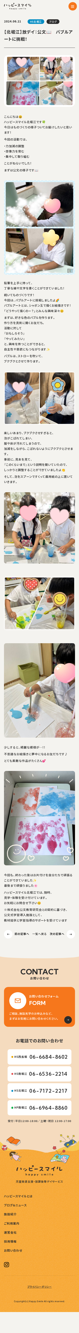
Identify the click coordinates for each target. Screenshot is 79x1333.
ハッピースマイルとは (18, 1196)
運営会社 (10, 1232)
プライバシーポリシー (39, 1286)
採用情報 (10, 1241)
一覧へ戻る (39, 934)
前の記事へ (22, 934)
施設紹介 (10, 1214)
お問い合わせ (13, 1250)
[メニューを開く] (72, 6)
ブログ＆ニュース (15, 1205)
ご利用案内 (11, 1223)
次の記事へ (57, 934)
